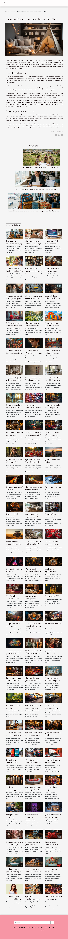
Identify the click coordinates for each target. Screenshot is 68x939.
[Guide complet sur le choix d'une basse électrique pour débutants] (53, 343)
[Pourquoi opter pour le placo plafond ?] (34, 534)
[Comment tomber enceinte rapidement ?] (14, 889)
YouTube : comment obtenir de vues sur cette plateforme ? (52, 544)
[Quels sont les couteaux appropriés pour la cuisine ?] (14, 780)
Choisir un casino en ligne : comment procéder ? (52, 435)
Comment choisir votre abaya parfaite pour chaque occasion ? (14, 298)
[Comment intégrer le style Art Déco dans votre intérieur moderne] (14, 370)
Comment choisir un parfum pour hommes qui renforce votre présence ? (33, 272)
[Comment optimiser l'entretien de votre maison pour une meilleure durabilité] (34, 316)
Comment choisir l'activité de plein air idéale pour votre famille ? (13, 272)
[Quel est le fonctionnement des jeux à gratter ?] (34, 889)
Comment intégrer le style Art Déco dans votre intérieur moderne (14, 381)
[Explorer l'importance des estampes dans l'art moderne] (34, 288)
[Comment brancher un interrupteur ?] (53, 507)
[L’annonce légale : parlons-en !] (14, 507)
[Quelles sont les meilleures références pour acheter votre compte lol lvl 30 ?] (34, 561)
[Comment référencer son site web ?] (53, 752)
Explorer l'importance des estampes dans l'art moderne (33, 298)
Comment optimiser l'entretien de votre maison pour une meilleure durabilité (32, 327)
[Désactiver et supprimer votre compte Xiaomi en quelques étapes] (14, 752)
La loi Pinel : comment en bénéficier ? (14, 433)
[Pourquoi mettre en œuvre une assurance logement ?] (34, 862)
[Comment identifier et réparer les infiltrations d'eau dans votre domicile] (14, 397)
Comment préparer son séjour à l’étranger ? (34, 488)
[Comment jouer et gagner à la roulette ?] (34, 670)
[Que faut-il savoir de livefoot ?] (53, 452)
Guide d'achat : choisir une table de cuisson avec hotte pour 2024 (53, 380)
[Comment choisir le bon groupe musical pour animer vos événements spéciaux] (14, 343)
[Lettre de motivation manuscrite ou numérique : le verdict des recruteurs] (37, 179)
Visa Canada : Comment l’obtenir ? (13, 597)
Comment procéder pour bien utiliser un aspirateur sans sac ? (13, 735)
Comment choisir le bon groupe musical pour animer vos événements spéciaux (14, 354)
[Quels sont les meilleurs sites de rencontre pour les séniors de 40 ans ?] (53, 643)
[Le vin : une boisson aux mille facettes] (14, 670)
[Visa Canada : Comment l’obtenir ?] (14, 589)
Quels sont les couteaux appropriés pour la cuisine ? (14, 789)
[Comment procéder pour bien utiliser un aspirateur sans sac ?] (14, 725)
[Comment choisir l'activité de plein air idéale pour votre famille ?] (14, 261)
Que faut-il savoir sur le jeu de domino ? (33, 460)
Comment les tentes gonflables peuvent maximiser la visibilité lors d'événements (53, 327)
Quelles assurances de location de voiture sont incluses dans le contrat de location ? (33, 709)
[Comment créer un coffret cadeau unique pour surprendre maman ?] (34, 234)
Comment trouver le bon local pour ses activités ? (52, 407)
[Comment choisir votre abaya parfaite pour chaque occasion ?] (14, 288)
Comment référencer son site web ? (52, 761)
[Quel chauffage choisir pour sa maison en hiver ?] (53, 807)
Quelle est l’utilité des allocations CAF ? (14, 460)
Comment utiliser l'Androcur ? (31, 815)
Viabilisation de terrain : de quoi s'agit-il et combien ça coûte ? (14, 545)
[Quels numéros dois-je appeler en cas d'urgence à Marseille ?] (53, 725)
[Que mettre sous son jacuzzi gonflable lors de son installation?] (34, 780)
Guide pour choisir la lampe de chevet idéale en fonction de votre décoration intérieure (14, 327)
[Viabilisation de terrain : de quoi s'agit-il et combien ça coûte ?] (14, 534)
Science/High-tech (42, 928)
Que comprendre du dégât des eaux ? (32, 515)
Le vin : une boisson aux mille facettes (13, 679)
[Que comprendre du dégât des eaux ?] (34, 507)
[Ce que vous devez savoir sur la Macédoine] (14, 616)
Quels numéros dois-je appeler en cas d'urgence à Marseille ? (53, 736)
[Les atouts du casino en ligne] (53, 780)
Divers (13, 12)
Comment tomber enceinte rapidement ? (14, 897)
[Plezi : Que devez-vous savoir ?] (53, 479)
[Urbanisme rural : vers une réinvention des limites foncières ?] (41, 157)
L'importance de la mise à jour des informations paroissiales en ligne (52, 245)
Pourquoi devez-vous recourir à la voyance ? (33, 624)
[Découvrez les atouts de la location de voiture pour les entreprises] (53, 698)
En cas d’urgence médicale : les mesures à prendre (53, 844)
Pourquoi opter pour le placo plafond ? (33, 542)
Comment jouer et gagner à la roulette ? (33, 679)
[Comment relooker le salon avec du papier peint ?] (53, 670)
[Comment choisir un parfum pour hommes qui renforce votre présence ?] (34, 261)
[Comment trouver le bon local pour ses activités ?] (53, 397)
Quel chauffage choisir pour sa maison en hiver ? (53, 817)
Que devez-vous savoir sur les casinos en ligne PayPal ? (33, 735)
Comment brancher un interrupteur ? (53, 515)
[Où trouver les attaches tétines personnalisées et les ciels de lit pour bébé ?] (34, 643)
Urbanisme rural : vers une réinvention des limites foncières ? (41, 167)
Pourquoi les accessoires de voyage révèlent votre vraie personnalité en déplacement (34, 211)
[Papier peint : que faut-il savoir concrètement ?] (53, 862)
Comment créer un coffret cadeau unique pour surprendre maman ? (33, 245)
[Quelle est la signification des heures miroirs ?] (53, 561)
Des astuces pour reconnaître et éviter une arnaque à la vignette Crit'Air (33, 764)
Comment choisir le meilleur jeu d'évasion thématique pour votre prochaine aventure (53, 300)
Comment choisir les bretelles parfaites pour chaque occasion (34, 380)
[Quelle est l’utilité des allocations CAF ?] (14, 452)
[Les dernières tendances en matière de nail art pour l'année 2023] (34, 397)
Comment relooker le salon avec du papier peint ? (52, 680)
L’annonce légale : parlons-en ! (12, 515)
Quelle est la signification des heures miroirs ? (51, 571)
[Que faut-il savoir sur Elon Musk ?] (14, 561)
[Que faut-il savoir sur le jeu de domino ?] (34, 452)
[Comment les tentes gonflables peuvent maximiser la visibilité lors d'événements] (53, 316)
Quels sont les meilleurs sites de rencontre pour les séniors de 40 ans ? (52, 654)
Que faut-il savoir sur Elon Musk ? (14, 570)
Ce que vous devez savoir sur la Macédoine (13, 626)
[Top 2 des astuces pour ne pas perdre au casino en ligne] (53, 889)
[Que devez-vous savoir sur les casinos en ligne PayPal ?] (34, 725)
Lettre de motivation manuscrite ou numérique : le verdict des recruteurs (37, 189)
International (25, 927)
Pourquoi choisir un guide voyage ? (32, 843)
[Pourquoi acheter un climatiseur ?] (14, 807)
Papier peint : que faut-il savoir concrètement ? (51, 871)
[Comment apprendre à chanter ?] (14, 479)
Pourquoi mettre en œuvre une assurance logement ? (33, 871)
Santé (34, 927)
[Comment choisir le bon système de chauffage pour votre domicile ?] (53, 261)
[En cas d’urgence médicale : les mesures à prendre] (53, 834)
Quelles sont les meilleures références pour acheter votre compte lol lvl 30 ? (33, 573)
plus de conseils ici (28, 79)
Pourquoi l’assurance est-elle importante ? (33, 433)
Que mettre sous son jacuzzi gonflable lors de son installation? (33, 789)
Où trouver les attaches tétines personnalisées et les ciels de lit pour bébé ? (34, 654)
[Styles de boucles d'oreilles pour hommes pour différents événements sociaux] (34, 343)
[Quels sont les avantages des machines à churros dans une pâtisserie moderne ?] (34, 589)
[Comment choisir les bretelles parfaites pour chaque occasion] (34, 370)
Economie (17, 927)
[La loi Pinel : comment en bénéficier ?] (14, 425)
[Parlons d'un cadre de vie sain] (14, 698)
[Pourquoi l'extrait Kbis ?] (53, 616)
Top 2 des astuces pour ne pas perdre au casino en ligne (53, 899)
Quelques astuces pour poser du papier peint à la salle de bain (14, 871)
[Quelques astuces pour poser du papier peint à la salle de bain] (14, 862)
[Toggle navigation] (4, 3)
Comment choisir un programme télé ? (13, 652)
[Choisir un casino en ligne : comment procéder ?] (53, 425)
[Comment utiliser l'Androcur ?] (34, 807)
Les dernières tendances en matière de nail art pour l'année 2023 (34, 409)
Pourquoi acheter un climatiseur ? (13, 815)
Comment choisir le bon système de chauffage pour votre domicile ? (52, 272)
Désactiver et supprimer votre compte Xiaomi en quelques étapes (13, 764)
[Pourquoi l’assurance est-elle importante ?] (34, 425)
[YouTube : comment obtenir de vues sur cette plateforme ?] (53, 534)
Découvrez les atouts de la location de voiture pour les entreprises (52, 709)
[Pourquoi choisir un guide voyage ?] (34, 834)
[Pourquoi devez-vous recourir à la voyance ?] (34, 616)
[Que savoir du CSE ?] (53, 589)
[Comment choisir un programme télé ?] (14, 643)
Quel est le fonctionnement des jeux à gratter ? (32, 899)
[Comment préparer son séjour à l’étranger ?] (34, 479)
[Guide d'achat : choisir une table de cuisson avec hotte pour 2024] (53, 370)
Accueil (7, 12)
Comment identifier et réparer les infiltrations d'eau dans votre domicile (14, 409)
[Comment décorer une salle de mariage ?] (14, 834)
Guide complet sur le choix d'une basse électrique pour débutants (52, 354)
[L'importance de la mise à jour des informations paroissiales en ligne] (53, 234)
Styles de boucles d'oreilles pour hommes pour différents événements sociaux (34, 354)
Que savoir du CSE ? (52, 596)
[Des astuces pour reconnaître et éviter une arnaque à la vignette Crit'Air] (34, 752)
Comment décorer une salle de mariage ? (14, 843)
